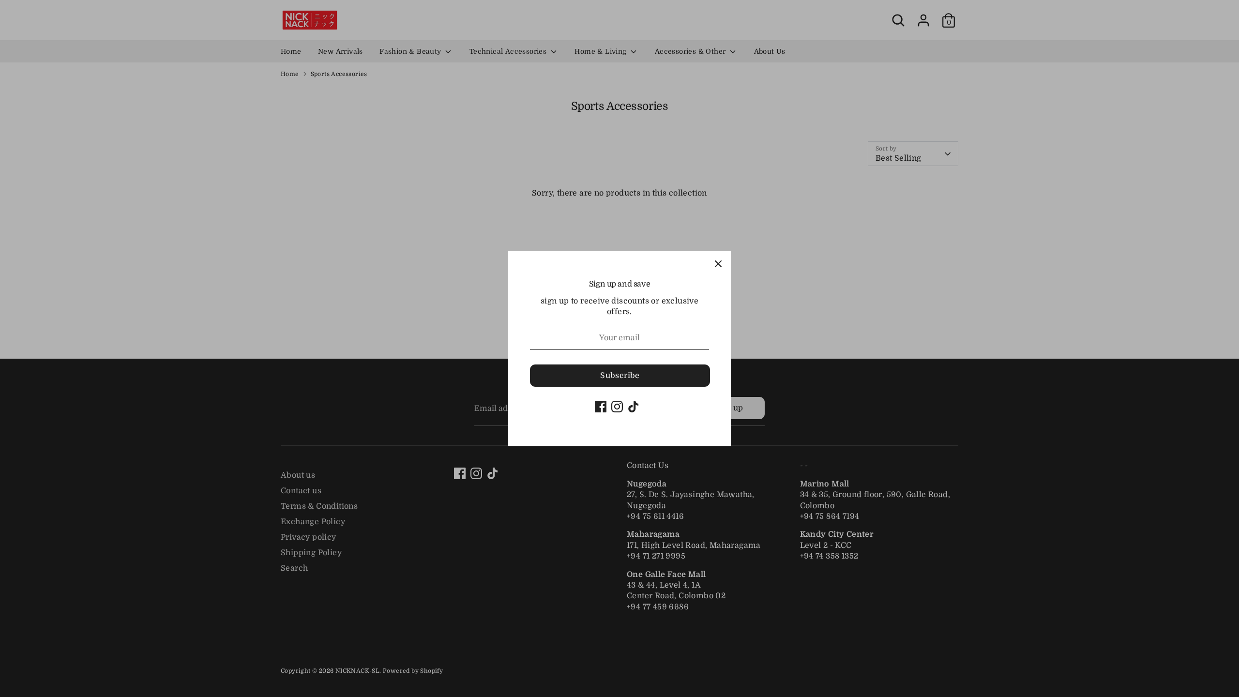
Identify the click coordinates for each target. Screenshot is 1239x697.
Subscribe (620, 375)
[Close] (718, 263)
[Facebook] (600, 406)
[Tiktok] (633, 406)
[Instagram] (617, 406)
